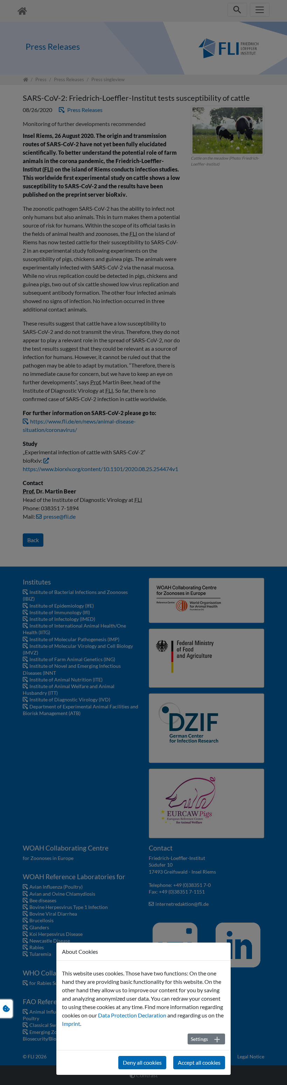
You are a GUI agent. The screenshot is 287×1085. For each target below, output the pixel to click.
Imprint (71, 1023)
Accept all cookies (199, 1062)
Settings (199, 1039)
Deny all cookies (142, 1062)
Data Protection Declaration (132, 1015)
